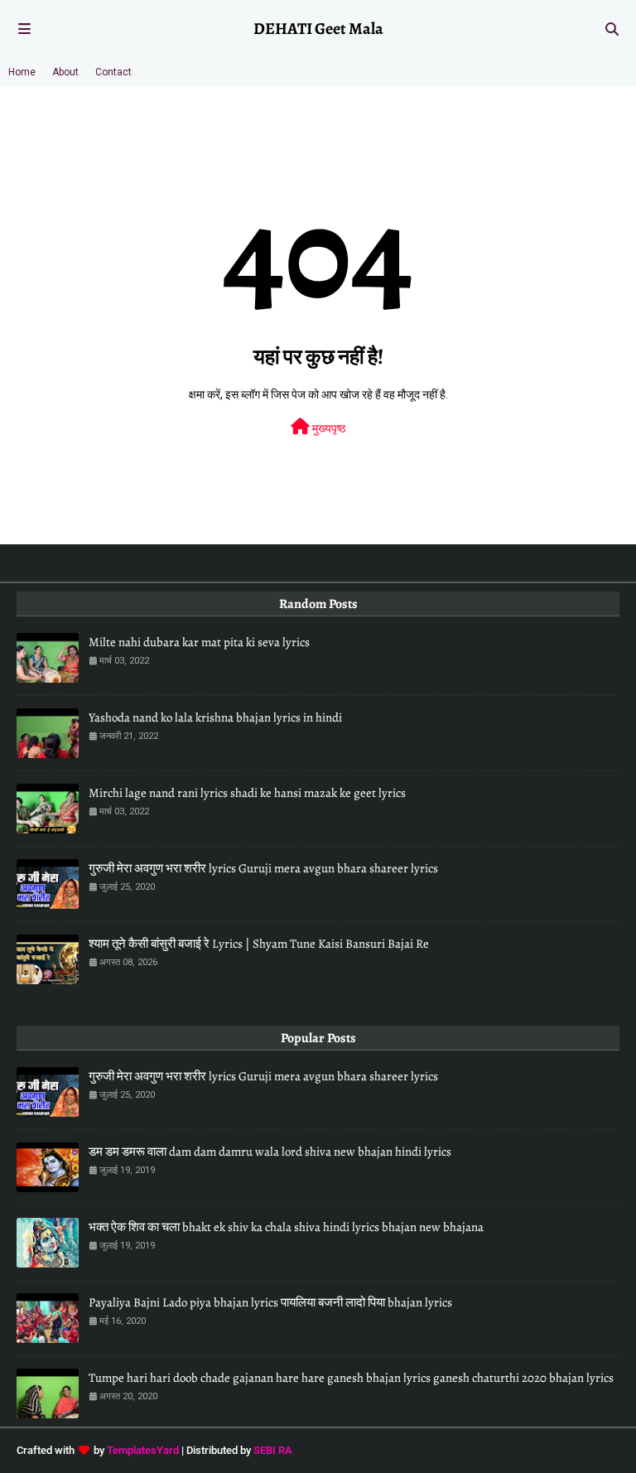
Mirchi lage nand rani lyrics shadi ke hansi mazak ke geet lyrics (247, 793)
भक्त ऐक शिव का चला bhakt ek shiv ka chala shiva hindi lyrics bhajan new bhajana (286, 1227)
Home (22, 72)
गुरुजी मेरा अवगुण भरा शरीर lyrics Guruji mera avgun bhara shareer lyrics (263, 868)
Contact (113, 72)
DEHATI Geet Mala (318, 28)
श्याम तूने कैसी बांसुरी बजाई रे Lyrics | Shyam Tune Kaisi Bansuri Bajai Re (259, 943)
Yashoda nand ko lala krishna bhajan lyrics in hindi (215, 717)
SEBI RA (272, 1450)
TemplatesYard (143, 1450)
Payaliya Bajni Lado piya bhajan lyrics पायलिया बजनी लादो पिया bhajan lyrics (270, 1302)
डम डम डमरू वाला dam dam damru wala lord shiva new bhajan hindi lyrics (270, 1151)
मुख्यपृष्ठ (327, 428)
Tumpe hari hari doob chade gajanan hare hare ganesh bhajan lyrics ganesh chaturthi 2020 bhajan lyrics (351, 1377)
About (65, 72)
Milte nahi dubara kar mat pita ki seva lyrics (199, 642)
